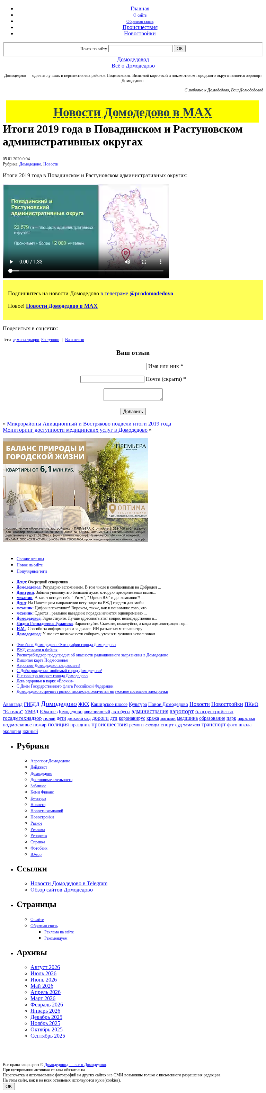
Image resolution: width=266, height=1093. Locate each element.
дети (61, 718)
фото (232, 724)
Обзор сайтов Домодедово (61, 890)
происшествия (109, 724)
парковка (246, 718)
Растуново (50, 339)
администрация (26, 339)
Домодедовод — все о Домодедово (75, 1064)
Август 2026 (45, 967)
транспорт (214, 724)
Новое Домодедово (168, 704)
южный (30, 731)
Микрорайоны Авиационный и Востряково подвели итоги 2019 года (89, 424)
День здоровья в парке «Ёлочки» (45, 681)
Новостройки (140, 33)
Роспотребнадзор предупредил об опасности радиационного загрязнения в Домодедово (92, 655)
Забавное (38, 785)
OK (9, 1086)
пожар (39, 724)
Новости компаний (46, 810)
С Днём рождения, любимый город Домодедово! (59, 670)
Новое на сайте (30, 565)
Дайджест (38, 767)
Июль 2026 (43, 973)
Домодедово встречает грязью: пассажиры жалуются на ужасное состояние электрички (92, 691)
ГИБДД (31, 704)
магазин (168, 718)
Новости (50, 164)
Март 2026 (42, 998)
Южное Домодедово (61, 711)
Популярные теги (32, 571)
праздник (80, 724)
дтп (113, 718)
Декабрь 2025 (46, 1017)
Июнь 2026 (43, 980)
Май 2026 (41, 986)
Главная (140, 8)
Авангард (13, 704)
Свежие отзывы (30, 558)
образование (212, 718)
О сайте (140, 15)
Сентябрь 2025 (47, 1036)
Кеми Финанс (42, 792)
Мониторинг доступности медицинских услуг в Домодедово (75, 430)
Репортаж (38, 835)
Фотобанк (38, 848)
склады (152, 724)
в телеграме (136, 293)
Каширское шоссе (109, 704)
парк (231, 718)
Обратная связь (139, 21)
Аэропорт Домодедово (50, 761)
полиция (58, 724)
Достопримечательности (51, 779)
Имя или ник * (165, 366)
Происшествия (140, 27)
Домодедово (30, 164)
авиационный (97, 711)
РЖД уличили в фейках (37, 649)
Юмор (36, 854)
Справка (37, 842)
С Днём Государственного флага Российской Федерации (65, 686)
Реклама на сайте (59, 932)
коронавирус (132, 718)
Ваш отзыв (74, 339)
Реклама (37, 829)
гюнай (49, 718)
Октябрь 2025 (46, 1029)
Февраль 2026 (46, 1004)
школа (245, 724)
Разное (36, 823)
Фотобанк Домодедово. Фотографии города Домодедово (66, 644)
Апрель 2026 (45, 992)
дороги (100, 718)
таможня (191, 724)
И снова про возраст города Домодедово (52, 675)
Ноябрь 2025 (45, 1023)
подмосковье (17, 724)
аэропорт (182, 711)
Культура (138, 704)
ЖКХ (83, 704)
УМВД (31, 711)
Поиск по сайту (93, 48)
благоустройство (214, 711)
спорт (167, 724)
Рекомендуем (56, 938)
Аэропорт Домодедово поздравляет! (48, 665)
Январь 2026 (45, 1011)
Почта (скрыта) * (166, 379)
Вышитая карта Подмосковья (42, 660)
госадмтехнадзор (22, 718)
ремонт (136, 724)
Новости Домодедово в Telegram (68, 883)
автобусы (121, 711)
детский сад (79, 718)
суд (178, 724)
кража (153, 718)
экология (12, 731)
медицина (187, 718)
